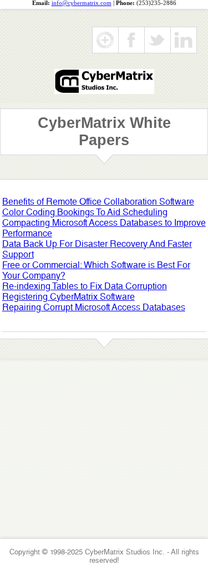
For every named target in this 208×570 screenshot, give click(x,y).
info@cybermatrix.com (81, 3)
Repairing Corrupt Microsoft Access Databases (93, 307)
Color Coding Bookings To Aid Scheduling (85, 212)
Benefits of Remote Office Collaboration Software (98, 201)
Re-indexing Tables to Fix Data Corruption (84, 286)
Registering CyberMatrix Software (68, 296)
